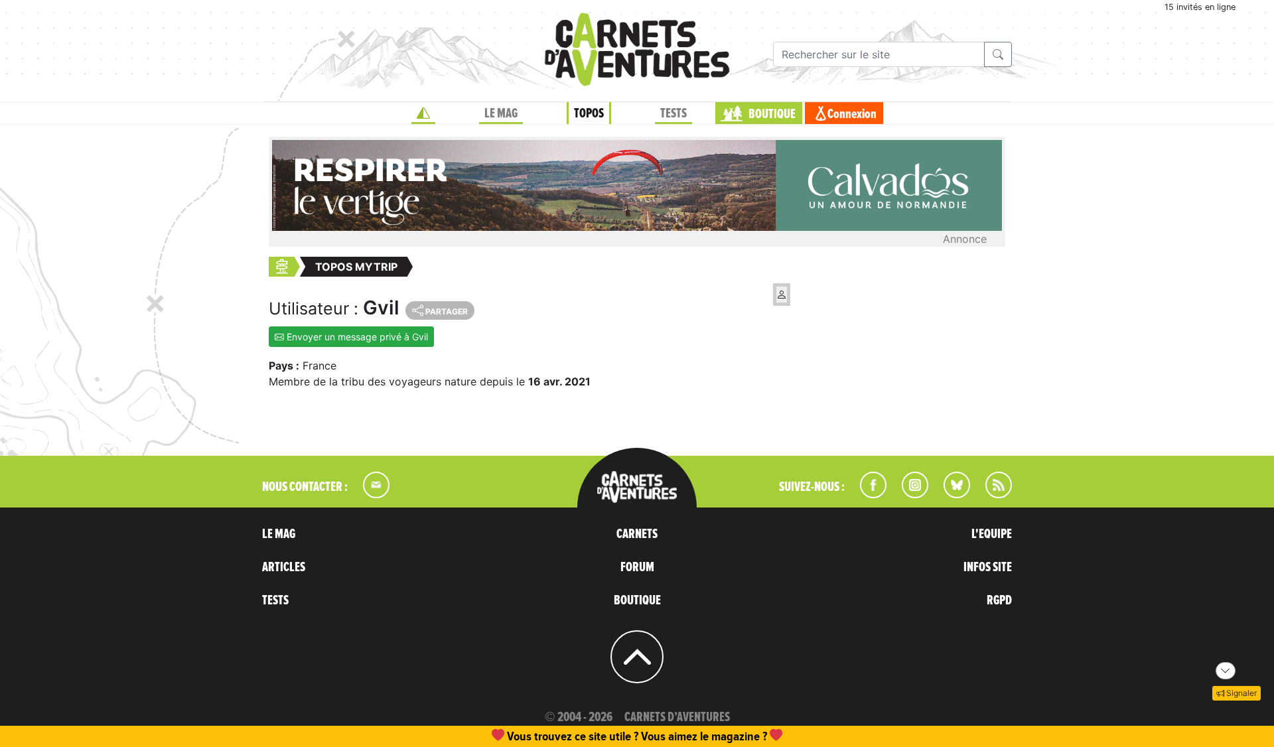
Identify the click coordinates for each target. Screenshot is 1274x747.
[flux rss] (992, 494)
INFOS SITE (987, 567)
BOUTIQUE (772, 114)
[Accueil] (423, 113)
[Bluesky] (950, 494)
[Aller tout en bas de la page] (1225, 670)
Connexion (852, 114)
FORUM (637, 567)
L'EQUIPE (991, 534)
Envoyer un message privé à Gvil (356, 336)
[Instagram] (909, 494)
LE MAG (501, 113)
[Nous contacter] (369, 494)
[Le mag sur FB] (867, 494)
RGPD (999, 600)
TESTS (673, 113)
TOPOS (589, 113)
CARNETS (637, 534)
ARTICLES (283, 567)
